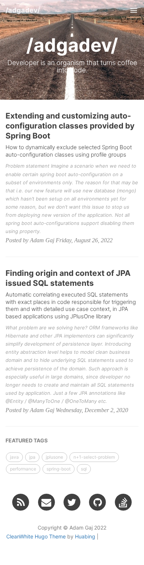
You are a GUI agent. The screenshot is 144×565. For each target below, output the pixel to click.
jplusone (54, 457)
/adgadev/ (23, 10)
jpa (32, 457)
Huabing (85, 536)
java (14, 457)
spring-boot (59, 469)
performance (23, 469)
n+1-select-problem (94, 457)
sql (84, 469)
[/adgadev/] (21, 501)
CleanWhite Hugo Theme (36, 536)
